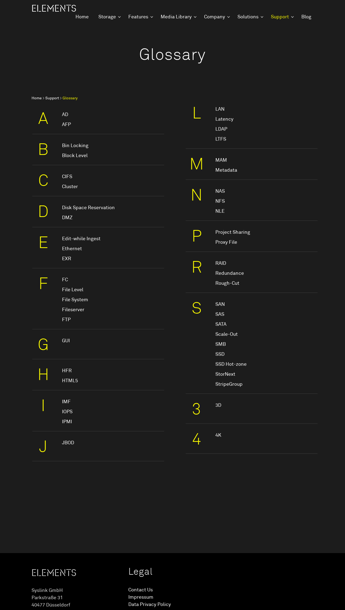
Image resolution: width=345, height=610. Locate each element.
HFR (67, 370)
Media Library (176, 17)
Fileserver (73, 309)
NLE (220, 211)
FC (65, 279)
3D (218, 405)
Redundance (229, 273)
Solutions (247, 17)
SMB (220, 344)
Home (82, 17)
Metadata (226, 170)
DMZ (67, 217)
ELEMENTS (54, 8)
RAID (220, 263)
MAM (221, 160)
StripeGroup (229, 384)
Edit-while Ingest (81, 238)
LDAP (221, 129)
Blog (306, 17)
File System (75, 299)
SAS (219, 314)
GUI (66, 340)
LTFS (220, 139)
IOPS (67, 411)
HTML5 (70, 380)
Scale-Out (226, 334)
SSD (220, 354)
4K (218, 435)
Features (138, 17)
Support (280, 17)
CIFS (67, 176)
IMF (66, 401)
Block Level (75, 155)
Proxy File (226, 242)
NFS (220, 201)
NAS (220, 191)
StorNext (225, 374)
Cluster (70, 186)
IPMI (67, 421)
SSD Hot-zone (231, 364)
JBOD (68, 442)
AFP (66, 124)
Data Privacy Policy (149, 604)
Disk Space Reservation (88, 207)
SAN (220, 304)
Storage (107, 17)
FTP (66, 319)
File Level (72, 289)
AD (65, 114)
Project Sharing (232, 232)
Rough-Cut (227, 283)
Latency (224, 119)
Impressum (140, 597)
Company (214, 17)
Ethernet (72, 248)
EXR (66, 258)
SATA (220, 324)
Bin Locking (75, 145)
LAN (220, 109)
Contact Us (140, 590)
